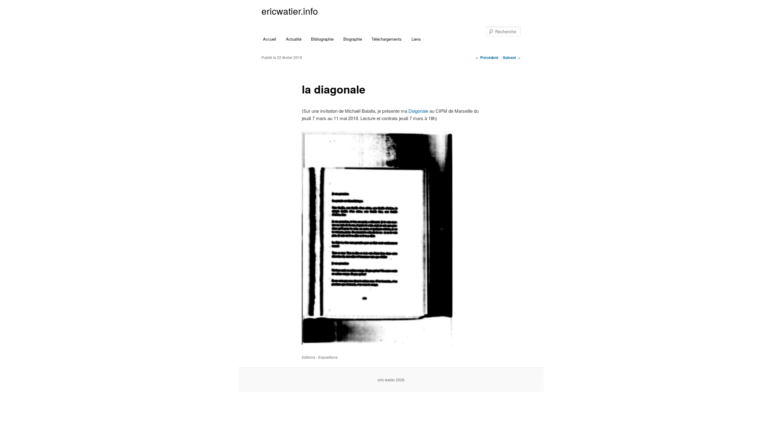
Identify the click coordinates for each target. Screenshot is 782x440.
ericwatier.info (289, 10)
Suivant (512, 57)
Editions (308, 357)
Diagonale (418, 111)
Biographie (352, 39)
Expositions (328, 357)
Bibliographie (322, 39)
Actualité (293, 39)
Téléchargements (386, 39)
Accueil (269, 39)
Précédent (487, 57)
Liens (416, 39)
